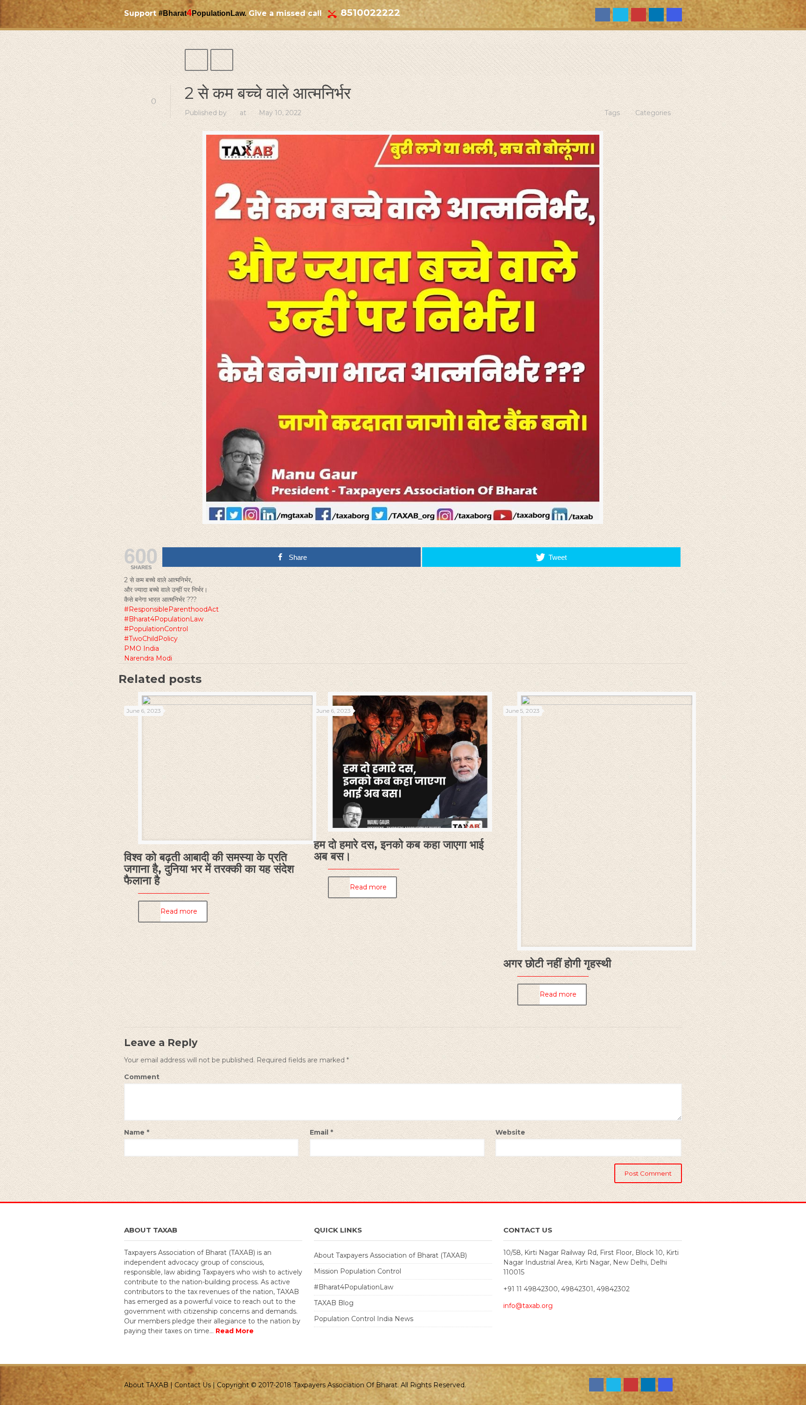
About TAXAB (146, 1385)
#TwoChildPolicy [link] (151, 638)
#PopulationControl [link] (156, 629)
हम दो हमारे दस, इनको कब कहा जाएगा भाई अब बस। (399, 850)
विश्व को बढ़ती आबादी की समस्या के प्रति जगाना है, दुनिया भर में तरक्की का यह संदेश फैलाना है (209, 868)
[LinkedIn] (656, 14)
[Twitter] (620, 14)
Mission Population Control (357, 1271)
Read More (234, 1331)
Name (136, 1132)
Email (321, 1132)
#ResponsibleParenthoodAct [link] (171, 609)
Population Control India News (363, 1319)
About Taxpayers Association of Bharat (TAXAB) (390, 1255)
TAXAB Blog (334, 1303)
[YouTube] (638, 14)
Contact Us (192, 1385)
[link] (141, 648)
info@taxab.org (528, 1306)
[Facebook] (602, 14)
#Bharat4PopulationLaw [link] (163, 619)
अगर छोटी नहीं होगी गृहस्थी (557, 963)
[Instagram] (674, 14)
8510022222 (370, 12)
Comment (142, 1077)
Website (510, 1132)
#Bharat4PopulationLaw (353, 1287)
